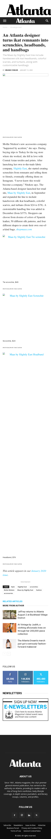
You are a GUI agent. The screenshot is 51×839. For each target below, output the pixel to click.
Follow (25, 672)
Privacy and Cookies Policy (32, 828)
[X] (36, 815)
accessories (8, 593)
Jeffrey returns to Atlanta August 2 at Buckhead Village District (32, 614)
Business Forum (13, 828)
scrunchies (34, 587)
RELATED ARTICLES (12, 601)
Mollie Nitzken (9, 590)
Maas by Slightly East (18, 192)
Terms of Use (16, 831)
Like (10, 672)
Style (13, 587)
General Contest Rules (32, 831)
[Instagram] (22, 815)
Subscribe (7, 825)
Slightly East (20, 168)
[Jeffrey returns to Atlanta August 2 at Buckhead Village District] (9, 614)
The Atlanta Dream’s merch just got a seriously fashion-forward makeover (32, 643)
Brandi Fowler (11, 70)
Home (5, 27)
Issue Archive (30, 825)
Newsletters (18, 825)
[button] (4, 21)
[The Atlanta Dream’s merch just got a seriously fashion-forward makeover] (9, 643)
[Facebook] (14, 815)
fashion (39, 590)
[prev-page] (4, 653)
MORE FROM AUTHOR (13, 605)
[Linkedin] (29, 815)
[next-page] (8, 653)
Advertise (41, 825)
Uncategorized (15, 27)
